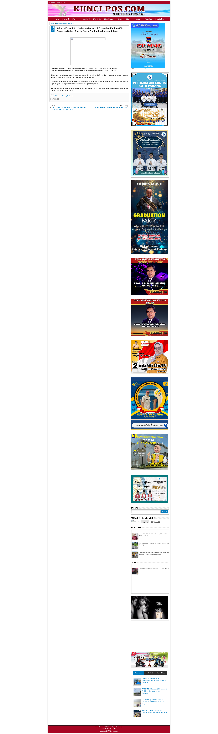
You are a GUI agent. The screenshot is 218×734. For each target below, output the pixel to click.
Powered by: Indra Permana (109, 732)
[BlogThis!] (54, 99)
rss (167, 2)
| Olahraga (137, 19)
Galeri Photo (161, 673)
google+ (164, 2)
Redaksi (108, 730)
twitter (158, 2)
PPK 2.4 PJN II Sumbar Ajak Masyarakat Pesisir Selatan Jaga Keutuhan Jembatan (154, 691)
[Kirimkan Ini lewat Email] (51, 99)
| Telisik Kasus (108, 19)
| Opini (128, 19)
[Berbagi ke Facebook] (58, 99)
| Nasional (65, 19)
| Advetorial (86, 19)
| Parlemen (75, 19)
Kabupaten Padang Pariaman (64, 96)
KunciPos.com (99, 727)
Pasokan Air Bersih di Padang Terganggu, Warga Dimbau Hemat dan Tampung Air (154, 680)
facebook (161, 2)
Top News (138, 673)
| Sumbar (120, 19)
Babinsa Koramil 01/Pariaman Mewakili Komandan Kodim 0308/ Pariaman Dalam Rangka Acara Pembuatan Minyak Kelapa (89, 29)
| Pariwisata (97, 19)
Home (57, 19)
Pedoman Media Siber (109, 728)
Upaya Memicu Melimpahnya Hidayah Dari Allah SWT (155, 568)
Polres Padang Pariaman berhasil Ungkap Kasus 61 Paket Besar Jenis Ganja (153, 702)
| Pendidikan (148, 19)
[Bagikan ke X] (56, 99)
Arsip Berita (149, 673)
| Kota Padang (159, 19)
